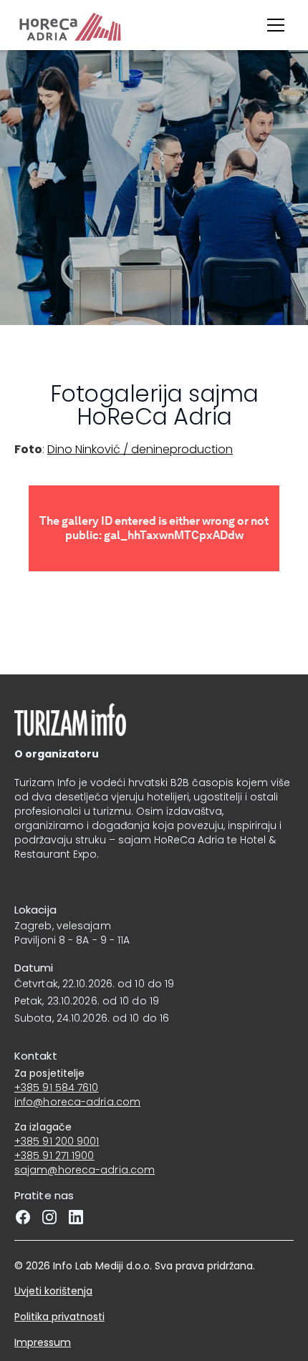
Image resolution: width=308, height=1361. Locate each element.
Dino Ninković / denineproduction (140, 449)
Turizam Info (45, 782)
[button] (276, 25)
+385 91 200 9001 (57, 1141)
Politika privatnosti (59, 1316)
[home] (41, 25)
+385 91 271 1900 (54, 1155)
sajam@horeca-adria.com (84, 1170)
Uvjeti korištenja (53, 1291)
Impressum (42, 1342)
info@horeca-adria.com (77, 1102)
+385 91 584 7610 (56, 1087)
